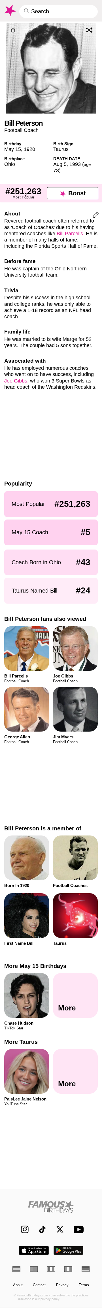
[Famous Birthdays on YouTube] (77, 1229)
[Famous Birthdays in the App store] (33, 1250)
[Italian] (68, 1268)
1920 (29, 149)
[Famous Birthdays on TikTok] (39, 1229)
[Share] (13, 30)
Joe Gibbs (15, 381)
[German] (86, 1268)
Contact (39, 1285)
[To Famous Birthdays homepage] (9, 11)
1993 (75, 164)
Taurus (61, 149)
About (18, 1285)
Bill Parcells (70, 233)
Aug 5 (60, 164)
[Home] (51, 1206)
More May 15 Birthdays (35, 966)
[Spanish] (16, 1268)
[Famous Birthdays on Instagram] (22, 1229)
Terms (84, 1285)
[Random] (89, 30)
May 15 (12, 149)
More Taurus (21, 1042)
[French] (51, 1268)
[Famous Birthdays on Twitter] (57, 1229)
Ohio (9, 164)
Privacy (62, 1285)
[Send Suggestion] (96, 216)
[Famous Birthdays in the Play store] (69, 1250)
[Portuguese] (34, 1268)
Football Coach (21, 130)
